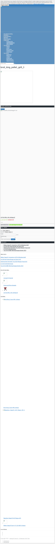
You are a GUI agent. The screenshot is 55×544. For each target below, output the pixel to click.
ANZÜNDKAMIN (10, 43)
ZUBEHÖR (6, 40)
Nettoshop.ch (9, 59)
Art (1, 230)
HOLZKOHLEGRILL (8, 34)
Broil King (9, 49)
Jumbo (8, 57)
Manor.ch (8, 55)
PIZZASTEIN (9, 41)
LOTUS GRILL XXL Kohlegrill (8, 217)
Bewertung (3, 236)
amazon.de (9, 58)
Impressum (6, 541)
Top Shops (6, 53)
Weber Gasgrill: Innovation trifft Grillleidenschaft (16, 245)
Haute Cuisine (10, 60)
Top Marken (7, 45)
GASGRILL (6, 35)
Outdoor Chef (9, 50)
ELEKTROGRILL (7, 36)
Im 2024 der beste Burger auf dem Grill (14, 246)
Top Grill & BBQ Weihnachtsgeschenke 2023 (15, 250)
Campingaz (9, 52)
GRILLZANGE (9, 44)
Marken (3, 232)
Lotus (7, 48)
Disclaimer (6, 542)
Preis (2, 233)
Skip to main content (39, 3)
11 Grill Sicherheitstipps (10, 249)
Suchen (13, 239)
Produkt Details (5, 224)
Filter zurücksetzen (6, 239)
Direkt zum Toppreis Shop (15, 224)
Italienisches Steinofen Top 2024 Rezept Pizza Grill (17, 247)
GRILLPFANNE (7, 39)
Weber (8, 46)
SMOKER (6, 37)
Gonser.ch (8, 54)
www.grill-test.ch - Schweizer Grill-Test (20, 538)
